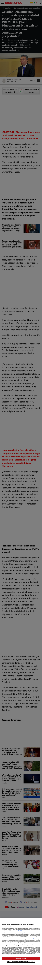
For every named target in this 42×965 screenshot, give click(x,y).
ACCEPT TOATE (21, 959)
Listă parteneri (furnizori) (7, 954)
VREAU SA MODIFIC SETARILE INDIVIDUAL (21, 962)
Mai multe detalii (19, 930)
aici (33, 937)
